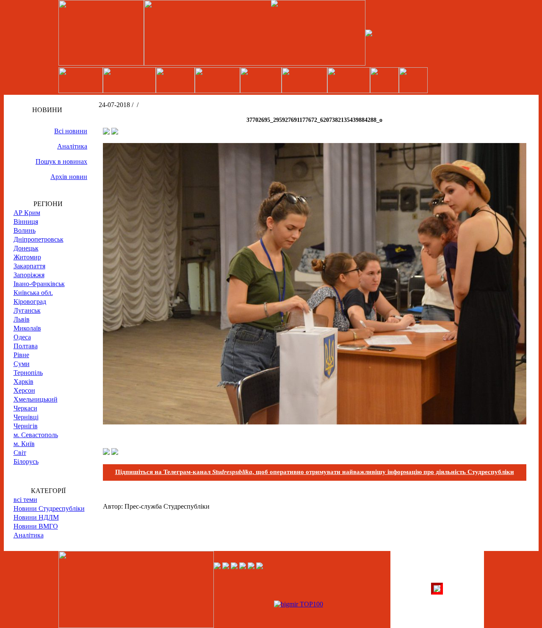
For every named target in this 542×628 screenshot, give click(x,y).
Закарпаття (29, 266)
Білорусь (26, 461)
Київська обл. (33, 292)
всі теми (25, 499)
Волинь (25, 230)
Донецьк (26, 248)
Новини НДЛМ (36, 517)
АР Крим (27, 212)
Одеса (22, 337)
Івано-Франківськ (39, 283)
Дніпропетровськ (39, 239)
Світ (20, 452)
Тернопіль (28, 372)
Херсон (24, 390)
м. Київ (24, 443)
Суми (22, 363)
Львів (22, 319)
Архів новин (68, 176)
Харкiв (23, 381)
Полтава (26, 346)
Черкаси (25, 408)
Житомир (27, 257)
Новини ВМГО (36, 526)
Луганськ (27, 310)
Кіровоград (30, 301)
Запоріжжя (29, 274)
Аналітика (72, 146)
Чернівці (26, 417)
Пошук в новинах (61, 161)
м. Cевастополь (36, 434)
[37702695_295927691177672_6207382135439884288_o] (314, 422)
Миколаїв (27, 328)
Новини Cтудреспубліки (49, 508)
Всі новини (70, 131)
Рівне (21, 354)
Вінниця (26, 221)
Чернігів (26, 426)
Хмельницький (36, 399)
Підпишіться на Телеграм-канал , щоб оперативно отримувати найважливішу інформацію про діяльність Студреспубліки (314, 471)
